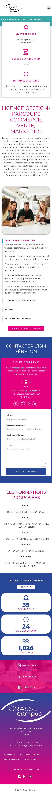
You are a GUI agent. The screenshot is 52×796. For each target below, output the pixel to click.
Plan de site (30, 759)
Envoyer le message (26, 471)
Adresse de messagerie (16, 425)
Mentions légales (12, 759)
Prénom (10, 415)
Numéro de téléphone (15, 435)
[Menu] (49, 8)
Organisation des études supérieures (25, 19)
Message (9, 445)
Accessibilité (9, 754)
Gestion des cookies (29, 754)
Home (3, 19)
